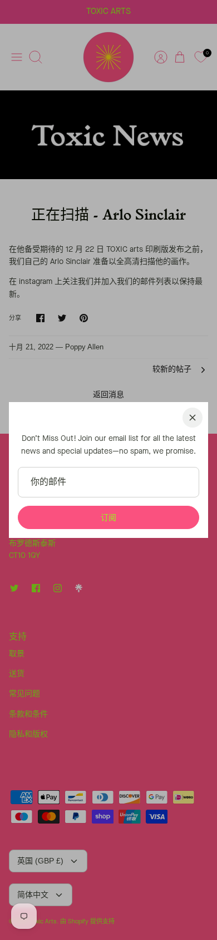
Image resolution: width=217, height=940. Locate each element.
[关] (193, 418)
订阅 (108, 517)
